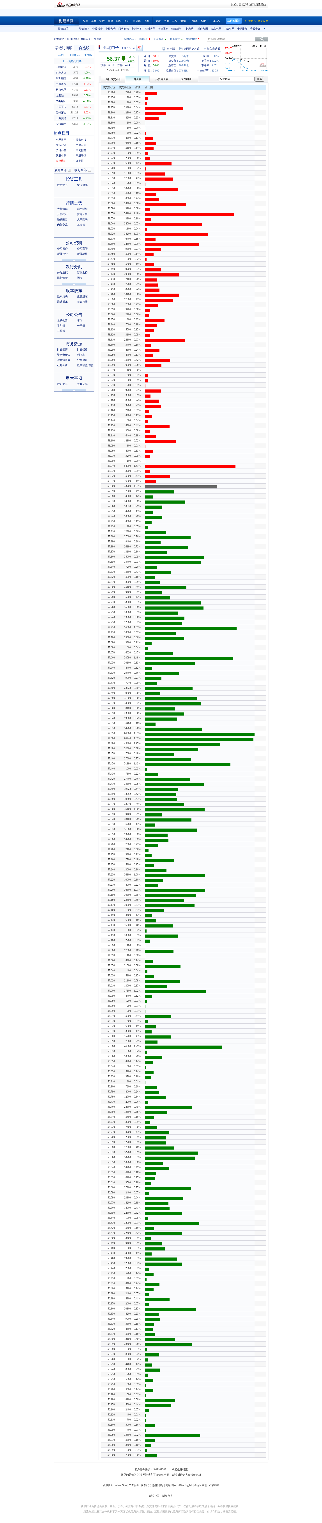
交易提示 (61, 139)
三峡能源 (142, 39)
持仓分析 (82, 214)
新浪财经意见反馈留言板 (186, 1474)
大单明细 (186, 79)
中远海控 (191, 39)
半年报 (61, 325)
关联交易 (82, 384)
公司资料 (74, 242)
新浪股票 (72, 39)
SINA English (185, 1485)
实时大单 (150, 28)
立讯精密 (61, 124)
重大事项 (74, 378)
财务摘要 (62, 349)
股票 (85, 21)
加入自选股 (213, 48)
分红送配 (62, 272)
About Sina (121, 1485)
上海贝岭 (61, 118)
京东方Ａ (61, 72)
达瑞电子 (85, 39)
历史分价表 (161, 79)
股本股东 (74, 290)
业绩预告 (110, 28)
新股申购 (137, 28)
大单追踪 (62, 208)
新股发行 (82, 272)
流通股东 (62, 301)
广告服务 (134, 1485)
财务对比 (82, 185)
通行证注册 (200, 1485)
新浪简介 (108, 1485)
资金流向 (84, 28)
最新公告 (62, 320)
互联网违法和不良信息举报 (153, 1474)
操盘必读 (81, 139)
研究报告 (81, 150)
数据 (183, 21)
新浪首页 (248, 4)
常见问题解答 (129, 1474)
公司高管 (82, 248)
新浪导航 (260, 4)
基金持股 (82, 301)
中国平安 (61, 106)
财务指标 (82, 349)
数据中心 (62, 185)
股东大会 (62, 384)
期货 (118, 21)
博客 (195, 21)
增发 (79, 277)
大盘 (158, 21)
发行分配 (74, 266)
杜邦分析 (62, 365)
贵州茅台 (61, 112)
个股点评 (81, 145)
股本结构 (62, 296)
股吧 (203, 21)
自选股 (216, 21)
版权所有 (167, 1495)
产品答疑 (214, 1485)
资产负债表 (63, 354)
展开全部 (60, 170)
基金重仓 (163, 28)
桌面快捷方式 (191, 48)
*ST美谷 (60, 101)
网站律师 (170, 1485)
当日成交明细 (113, 79)
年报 (79, 320)
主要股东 (82, 296)
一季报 (81, 325)
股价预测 (202, 28)
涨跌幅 (88, 55)
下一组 (265, 28)
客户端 (171, 48)
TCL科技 (175, 39)
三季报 (61, 330)
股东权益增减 (85, 365)
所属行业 (62, 253)
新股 (174, 21)
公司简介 (62, 248)
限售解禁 (124, 28)
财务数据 (74, 343)
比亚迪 (60, 95)
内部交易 (229, 28)
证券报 (80, 160)
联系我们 (146, 1485)
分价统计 (62, 214)
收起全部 (80, 170)
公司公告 (61, 150)
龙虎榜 (189, 28)
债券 (146, 21)
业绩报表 (97, 28)
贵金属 (137, 21)
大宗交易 (216, 28)
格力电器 (61, 89)
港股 (102, 21)
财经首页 (236, 4)
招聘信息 (158, 1485)
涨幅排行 (242, 28)
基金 (93, 21)
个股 (166, 21)
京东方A (158, 39)
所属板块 (82, 253)
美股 (110, 21)
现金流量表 (63, 360)
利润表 (81, 354)
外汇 (127, 21)
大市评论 (61, 145)
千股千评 (255, 28)
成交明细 (82, 208)
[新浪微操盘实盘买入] (139, 48)
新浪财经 (59, 39)
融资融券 (176, 28)
